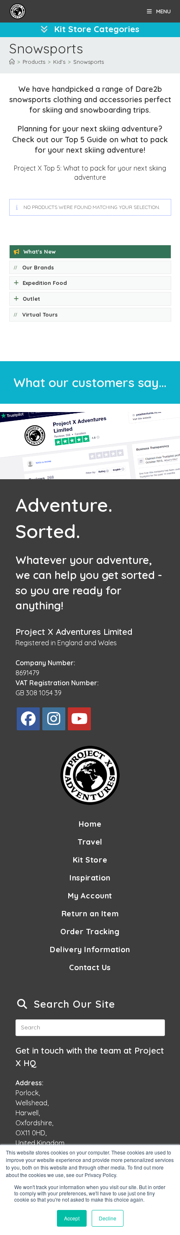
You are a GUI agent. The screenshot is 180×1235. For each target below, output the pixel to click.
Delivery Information (90, 949)
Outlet (31, 298)
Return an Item (90, 913)
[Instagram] (53, 718)
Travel (90, 842)
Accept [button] (72, 1218)
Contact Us (90, 967)
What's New (39, 251)
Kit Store (90, 860)
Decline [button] (107, 1218)
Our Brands (38, 267)
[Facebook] (28, 718)
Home (90, 824)
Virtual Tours (40, 314)
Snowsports (88, 61)
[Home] (12, 61)
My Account (90, 895)
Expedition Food (45, 282)
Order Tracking (89, 931)
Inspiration (90, 878)
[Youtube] (79, 718)
